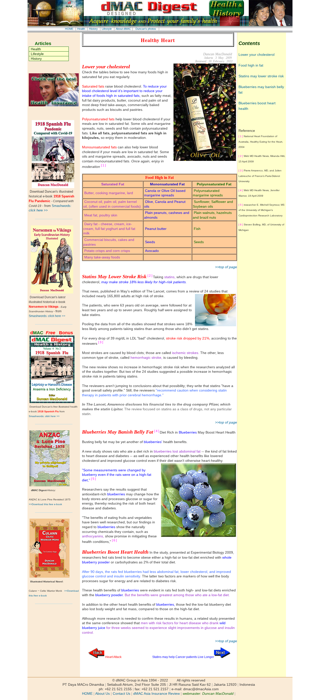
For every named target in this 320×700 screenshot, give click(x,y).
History (93, 28)
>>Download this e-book (45, 504)
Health (81, 28)
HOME (69, 28)
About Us (102, 693)
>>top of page (226, 267)
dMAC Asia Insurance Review (156, 693)
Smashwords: (47, 315)
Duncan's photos (146, 28)
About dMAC (123, 28)
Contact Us (121, 693)
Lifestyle (107, 28)
